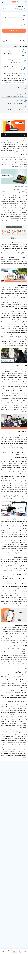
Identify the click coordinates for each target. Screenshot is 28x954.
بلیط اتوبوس (19, 487)
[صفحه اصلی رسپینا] (14, 1)
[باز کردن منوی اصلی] (25, 1)
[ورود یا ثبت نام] (2, 1)
